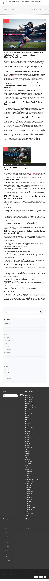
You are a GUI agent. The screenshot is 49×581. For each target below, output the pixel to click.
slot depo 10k (29, 483)
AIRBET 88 (28, 395)
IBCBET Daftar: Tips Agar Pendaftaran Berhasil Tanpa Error (23, 52)
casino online (29, 409)
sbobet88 (28, 459)
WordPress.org (29, 528)
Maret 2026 (6, 337)
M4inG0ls (6, 49)
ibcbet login (19, 49)
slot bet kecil (28, 477)
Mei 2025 (6, 366)
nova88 (27, 451)
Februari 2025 (7, 375)
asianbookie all (29, 399)
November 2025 (7, 349)
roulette (27, 455)
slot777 (27, 503)
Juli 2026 (6, 326)
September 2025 (7, 355)
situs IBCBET (30, 49)
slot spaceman (29, 499)
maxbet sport (29, 447)
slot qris (27, 495)
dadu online (28, 417)
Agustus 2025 (7, 358)
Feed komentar (29, 526)
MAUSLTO (28, 443)
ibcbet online (28, 423)
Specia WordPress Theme (8, 574)
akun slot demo (29, 397)
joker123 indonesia (30, 427)
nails (27, 449)
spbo (27, 511)
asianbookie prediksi (30, 401)
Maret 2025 (6, 372)
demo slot (28, 419)
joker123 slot (29, 429)
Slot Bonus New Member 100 (32, 479)
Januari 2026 (6, 343)
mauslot (27, 441)
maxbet (27, 445)
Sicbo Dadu (28, 467)
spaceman (28, 505)
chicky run (28, 411)
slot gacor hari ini (29, 491)
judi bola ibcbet (25, 49)
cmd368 (27, 415)
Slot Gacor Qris (29, 493)
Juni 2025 (6, 363)
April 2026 (6, 334)
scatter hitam (29, 461)
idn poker (28, 425)
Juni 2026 (6, 329)
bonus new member (30, 405)
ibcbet (11, 49)
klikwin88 (28, 433)
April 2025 (6, 369)
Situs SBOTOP (29, 469)
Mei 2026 (6, 331)
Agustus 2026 (7, 323)
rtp (26, 457)
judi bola (28, 431)
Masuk (27, 522)
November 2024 (7, 378)
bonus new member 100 (31, 407)
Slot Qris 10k (28, 497)
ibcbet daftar (14, 75)
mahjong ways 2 (29, 439)
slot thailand (28, 501)
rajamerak (28, 453)
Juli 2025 (6, 360)
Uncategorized (29, 515)
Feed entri (28, 524)
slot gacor (28, 489)
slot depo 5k (28, 485)
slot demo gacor (29, 481)
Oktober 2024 (7, 381)
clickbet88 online (29, 413)
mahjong (28, 435)
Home (31, 9)
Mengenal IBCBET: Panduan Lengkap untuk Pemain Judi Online (22, 168)
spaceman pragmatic (30, 507)
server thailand (29, 463)
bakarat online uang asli (31, 403)
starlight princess (29, 513)
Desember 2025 (7, 346)
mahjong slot (28, 437)
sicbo (27, 465)
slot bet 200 (28, 475)
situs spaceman (29, 471)
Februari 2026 (7, 340)
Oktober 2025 (7, 352)
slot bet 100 (28, 473)
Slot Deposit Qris (29, 487)
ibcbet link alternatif (21, 164)
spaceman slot (29, 509)
